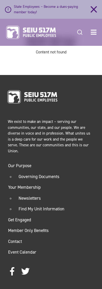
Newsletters (30, 198)
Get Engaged (19, 220)
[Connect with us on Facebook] (12, 271)
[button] (93, 32)
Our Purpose (19, 165)
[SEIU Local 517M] (31, 32)
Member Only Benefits (28, 230)
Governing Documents (39, 176)
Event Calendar (22, 252)
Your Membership (24, 187)
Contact (15, 241)
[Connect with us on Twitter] (25, 271)
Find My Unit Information (41, 209)
